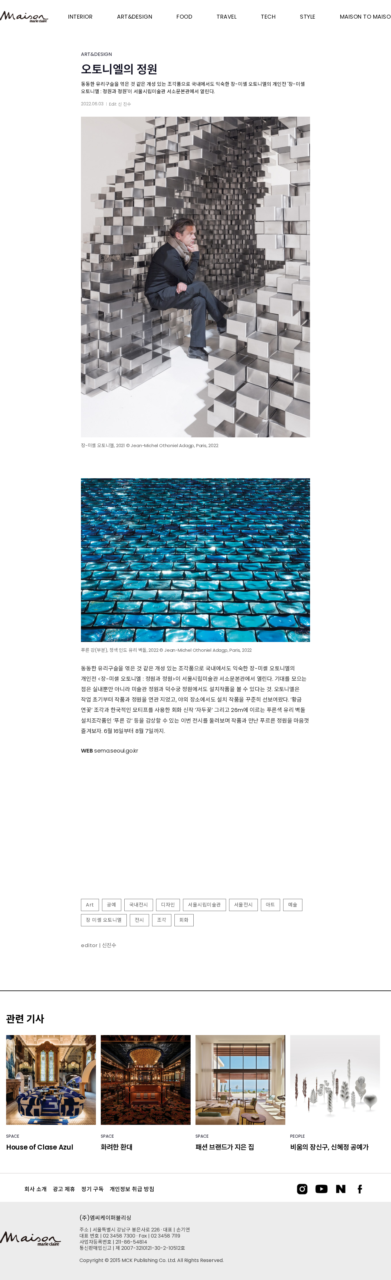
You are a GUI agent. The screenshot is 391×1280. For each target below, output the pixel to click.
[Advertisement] (195, 844)
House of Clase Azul (39, 1147)
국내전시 (138, 904)
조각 (161, 920)
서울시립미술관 (204, 904)
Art (90, 904)
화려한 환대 (116, 1147)
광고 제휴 (64, 1189)
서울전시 (243, 904)
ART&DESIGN (96, 54)
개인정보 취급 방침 (132, 1189)
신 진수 (124, 104)
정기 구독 (92, 1189)
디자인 (168, 904)
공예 (111, 904)
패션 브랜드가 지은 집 (225, 1147)
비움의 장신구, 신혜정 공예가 (329, 1147)
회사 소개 (35, 1189)
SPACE (12, 1136)
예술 (293, 904)
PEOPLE (297, 1136)
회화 (184, 920)
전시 (139, 920)
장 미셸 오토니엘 (104, 920)
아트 (270, 904)
